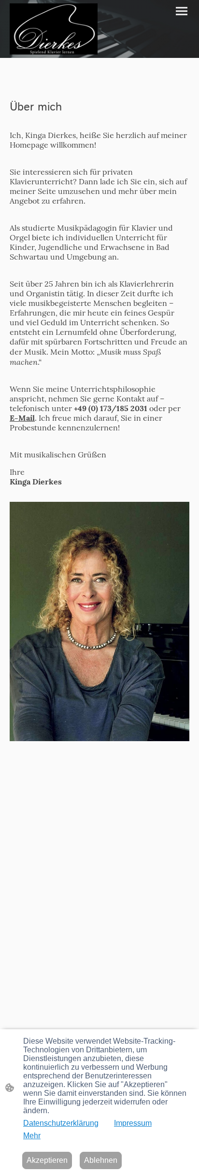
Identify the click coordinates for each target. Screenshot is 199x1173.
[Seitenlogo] (54, 29)
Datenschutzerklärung (61, 1123)
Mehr (32, 1136)
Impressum (133, 1123)
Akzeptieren (47, 1160)
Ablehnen (100, 1160)
